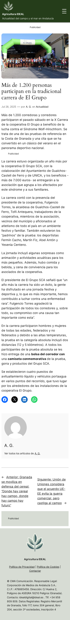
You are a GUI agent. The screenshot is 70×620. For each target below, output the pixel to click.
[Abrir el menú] (64, 11)
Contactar (35, 570)
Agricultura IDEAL (13, 14)
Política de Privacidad (22, 566)
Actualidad (42, 106)
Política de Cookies (48, 566)
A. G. (28, 106)
